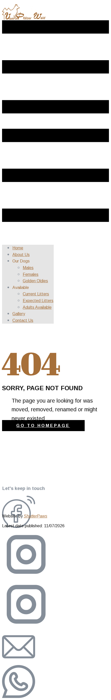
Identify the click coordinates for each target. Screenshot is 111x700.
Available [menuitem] (20, 287)
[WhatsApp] (18, 696)
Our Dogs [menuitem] (21, 261)
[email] (18, 662)
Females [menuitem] (30, 274)
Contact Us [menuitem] (22, 320)
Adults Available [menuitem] (37, 307)
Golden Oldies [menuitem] (35, 281)
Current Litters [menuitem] (36, 294)
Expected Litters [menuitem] (38, 300)
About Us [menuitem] (21, 254)
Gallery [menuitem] (18, 314)
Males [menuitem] (28, 268)
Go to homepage (43, 425)
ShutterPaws (35, 516)
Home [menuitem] (17, 248)
